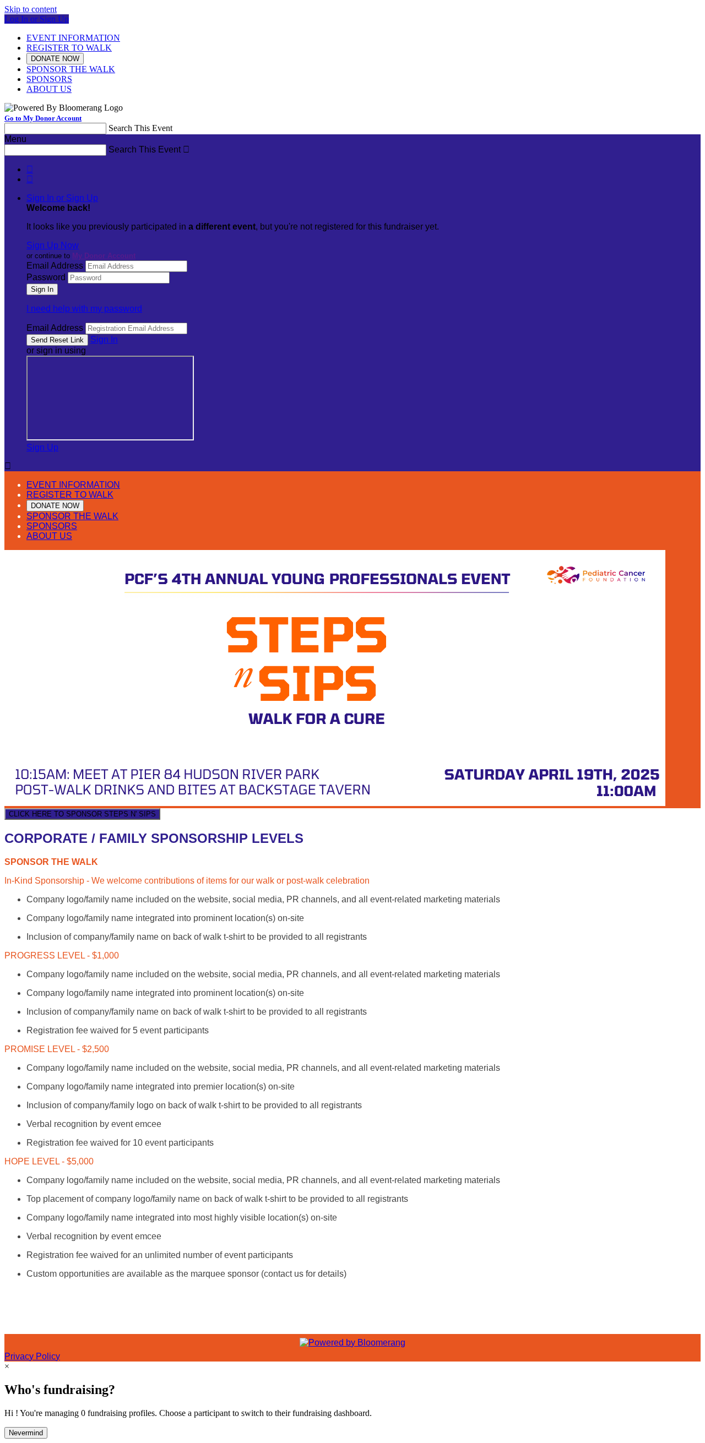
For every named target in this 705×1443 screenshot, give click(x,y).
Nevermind (26, 1433)
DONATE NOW (55, 59)
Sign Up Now (52, 245)
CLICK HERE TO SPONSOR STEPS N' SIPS (82, 814)
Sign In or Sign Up (62, 198)
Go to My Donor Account (43, 118)
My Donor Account (103, 256)
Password (46, 277)
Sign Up (42, 447)
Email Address (54, 265)
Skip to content (30, 9)
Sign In (104, 339)
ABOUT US (49, 89)
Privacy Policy (32, 1356)
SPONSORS (49, 79)
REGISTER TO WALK (69, 47)
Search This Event (140, 128)
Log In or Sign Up (36, 19)
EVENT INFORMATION (73, 37)
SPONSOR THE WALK (70, 69)
